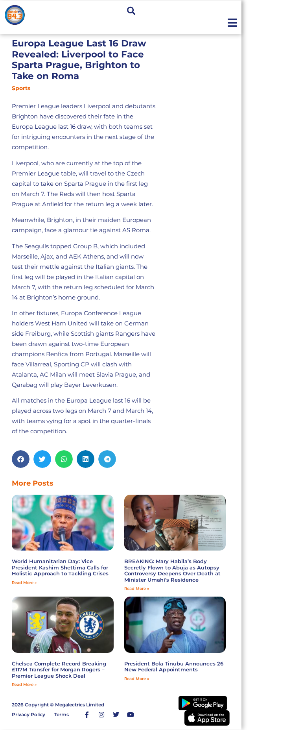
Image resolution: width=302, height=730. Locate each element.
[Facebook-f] (87, 714)
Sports (21, 88)
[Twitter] (116, 714)
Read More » (24, 582)
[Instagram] (101, 714)
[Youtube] (130, 714)
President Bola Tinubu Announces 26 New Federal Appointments (173, 666)
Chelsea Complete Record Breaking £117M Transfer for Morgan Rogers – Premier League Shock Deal (59, 669)
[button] (131, 10)
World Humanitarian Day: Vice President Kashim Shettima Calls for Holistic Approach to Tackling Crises (60, 567)
